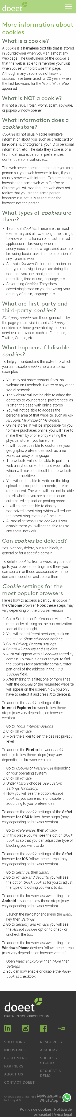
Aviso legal (63, 1114)
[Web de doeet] (23, 1005)
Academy (49, 1050)
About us (13, 1074)
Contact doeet (19, 1082)
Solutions (14, 1042)
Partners (13, 1066)
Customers (15, 1058)
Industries (15, 1050)
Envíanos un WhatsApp (47, 1098)
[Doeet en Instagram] (25, 1030)
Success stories (48, 1060)
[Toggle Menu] (68, 6)
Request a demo (50, 1073)
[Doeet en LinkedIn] (7, 1030)
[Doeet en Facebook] (43, 1030)
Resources (51, 1042)
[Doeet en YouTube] (61, 1030)
